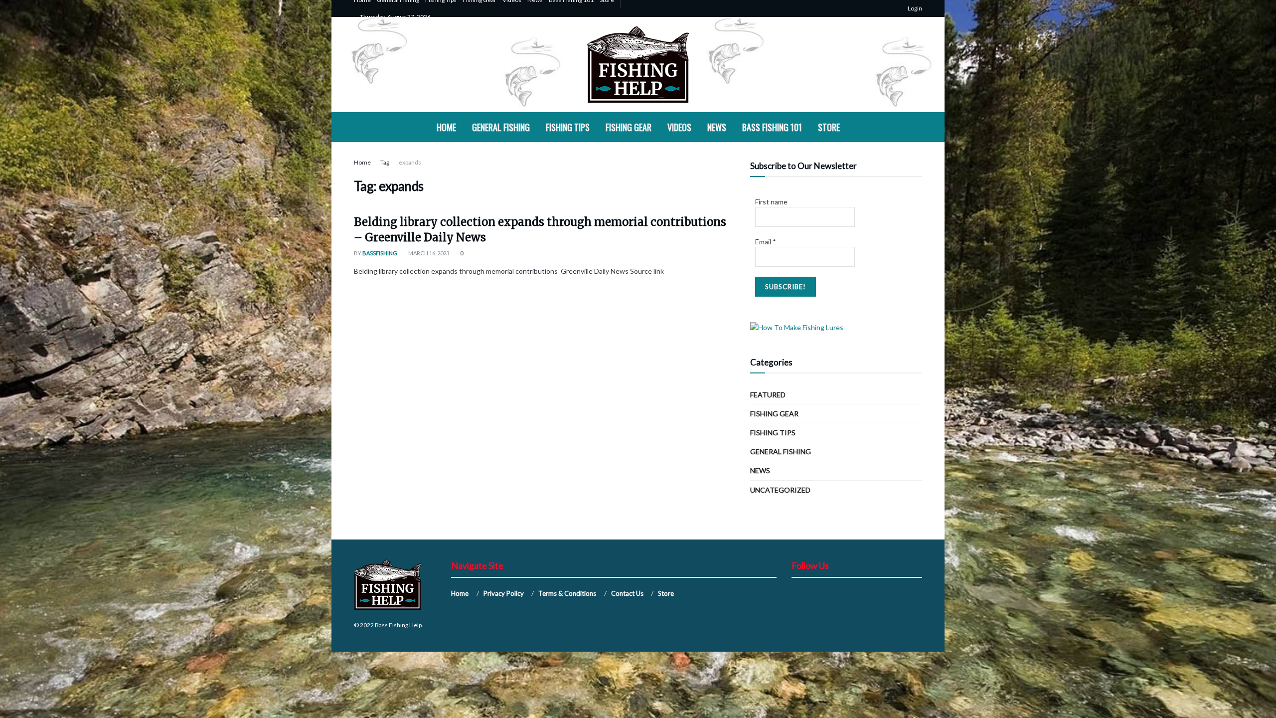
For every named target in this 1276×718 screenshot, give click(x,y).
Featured (768, 394)
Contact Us (627, 593)
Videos (679, 127)
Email (765, 241)
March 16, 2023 (428, 253)
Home (446, 127)
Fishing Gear (628, 127)
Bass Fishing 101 (772, 127)
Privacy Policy (503, 593)
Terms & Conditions (567, 593)
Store (829, 127)
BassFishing (379, 253)
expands (410, 162)
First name (771, 201)
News (716, 127)
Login (914, 8)
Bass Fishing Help (398, 625)
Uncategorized (780, 490)
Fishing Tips (568, 127)
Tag (384, 162)
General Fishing (501, 127)
